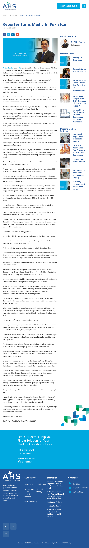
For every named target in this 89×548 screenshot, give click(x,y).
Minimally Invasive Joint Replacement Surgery (79, 185)
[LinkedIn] (6, 534)
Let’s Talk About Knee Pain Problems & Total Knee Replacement (79, 150)
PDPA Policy (67, 543)
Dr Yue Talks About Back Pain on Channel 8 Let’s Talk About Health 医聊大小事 (55, 495)
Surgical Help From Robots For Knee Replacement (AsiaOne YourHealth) (78, 116)
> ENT (27, 492)
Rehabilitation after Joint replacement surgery (79, 174)
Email (17, 34)
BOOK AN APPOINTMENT (68, 6)
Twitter (8, 34)
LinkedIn (13, 34)
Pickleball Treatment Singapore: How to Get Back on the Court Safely (55, 484)
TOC (19, 68)
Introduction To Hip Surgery (79, 160)
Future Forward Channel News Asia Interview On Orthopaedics (79, 85)
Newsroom (13, 15)
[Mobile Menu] (84, 6)
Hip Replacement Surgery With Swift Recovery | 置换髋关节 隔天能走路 (79, 100)
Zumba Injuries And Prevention (79, 70)
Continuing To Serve (54, 502)
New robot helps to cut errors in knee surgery (78, 137)
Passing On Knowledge (77, 58)
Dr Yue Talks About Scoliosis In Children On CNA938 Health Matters (54, 513)
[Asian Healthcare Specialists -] (9, 6)
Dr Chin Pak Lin (8, 68)
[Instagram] (13, 526)
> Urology (38, 492)
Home (5, 15)
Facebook (4, 34)
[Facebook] (6, 526)
